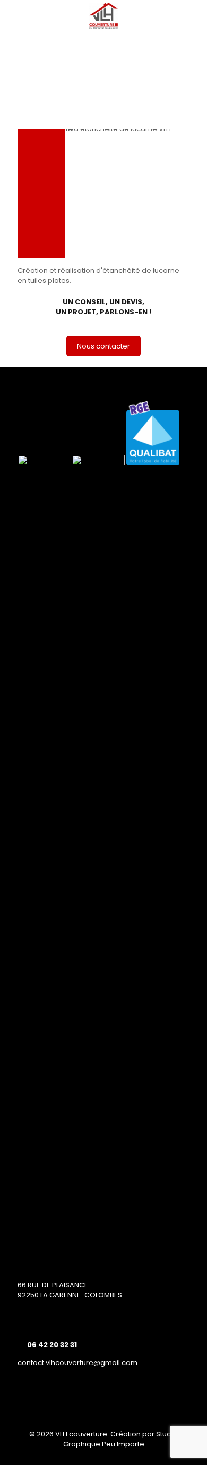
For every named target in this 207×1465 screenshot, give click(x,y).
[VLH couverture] (103, 16)
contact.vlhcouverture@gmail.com (77, 1363)
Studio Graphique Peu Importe (120, 1439)
